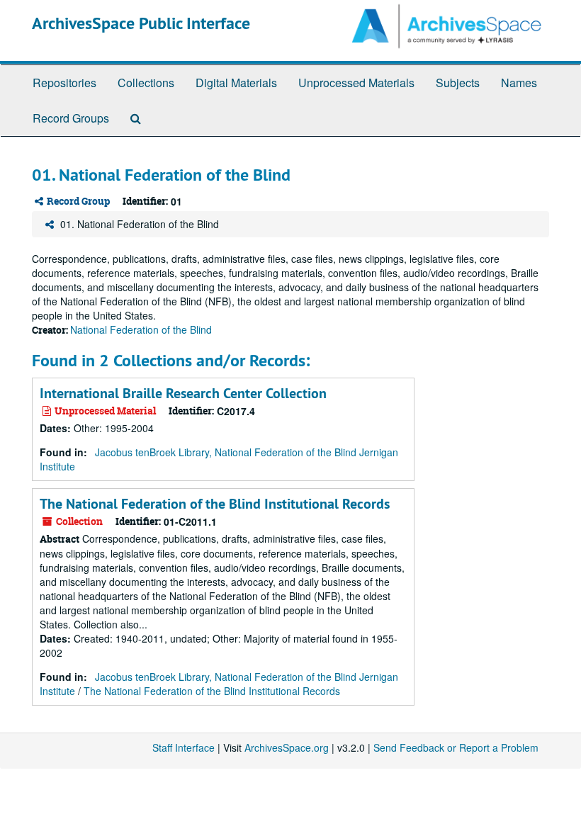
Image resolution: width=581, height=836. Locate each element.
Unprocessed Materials (356, 82)
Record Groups (71, 118)
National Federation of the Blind (141, 329)
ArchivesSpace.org (286, 747)
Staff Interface (183, 747)
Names (519, 82)
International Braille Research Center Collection (183, 393)
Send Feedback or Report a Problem (455, 747)
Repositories (64, 82)
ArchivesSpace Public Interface (141, 23)
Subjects (458, 82)
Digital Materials (236, 82)
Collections (146, 82)
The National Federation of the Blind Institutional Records (215, 504)
